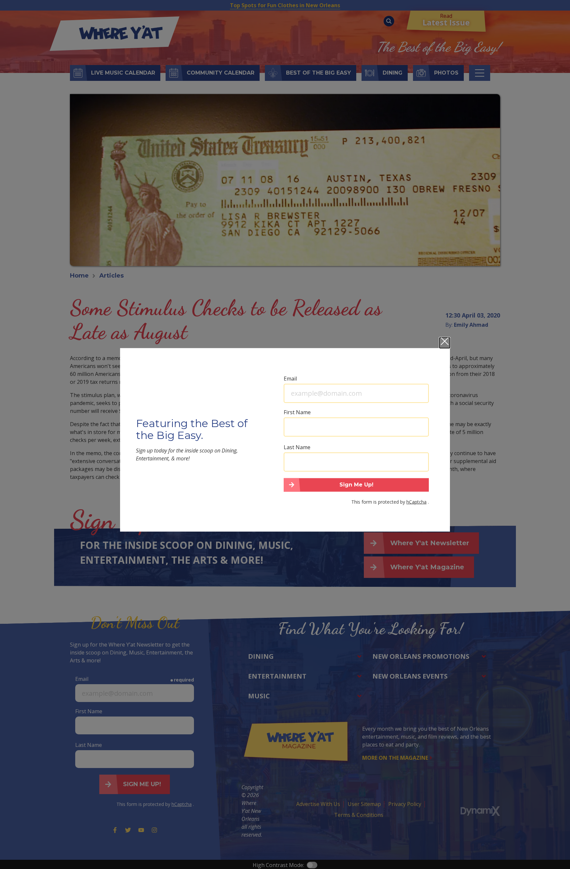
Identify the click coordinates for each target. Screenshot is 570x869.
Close (444, 342)
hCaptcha (416, 502)
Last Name (297, 447)
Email (290, 378)
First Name (297, 412)
